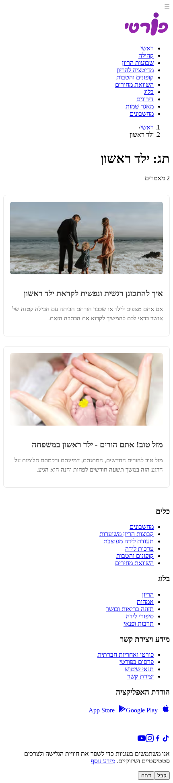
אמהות (145, 601)
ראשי (147, 48)
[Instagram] (150, 740)
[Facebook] (158, 740)
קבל (162, 776)
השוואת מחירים (134, 84)
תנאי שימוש (139, 669)
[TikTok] (166, 740)
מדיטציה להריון (135, 70)
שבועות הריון (138, 62)
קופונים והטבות (135, 77)
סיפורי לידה (140, 616)
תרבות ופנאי (139, 623)
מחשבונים (142, 113)
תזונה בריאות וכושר (130, 609)
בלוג (149, 91)
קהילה (146, 55)
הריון (148, 594)
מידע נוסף (103, 761)
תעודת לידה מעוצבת (128, 541)
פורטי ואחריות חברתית (125, 654)
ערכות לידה (139, 548)
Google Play (142, 710)
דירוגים (145, 99)
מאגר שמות (140, 106)
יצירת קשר (140, 676)
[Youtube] (142, 740)
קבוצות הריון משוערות (126, 533)
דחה (146, 776)
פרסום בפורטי (136, 661)
